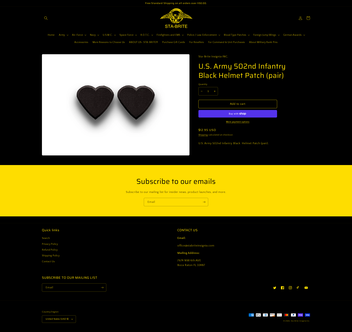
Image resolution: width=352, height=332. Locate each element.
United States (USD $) (57, 319)
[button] (46, 18)
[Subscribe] (204, 202)
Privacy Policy (50, 244)
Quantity (202, 84)
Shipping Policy (51, 255)
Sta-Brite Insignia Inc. (300, 321)
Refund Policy (50, 250)
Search (46, 238)
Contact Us (48, 261)
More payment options (237, 122)
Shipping (203, 135)
